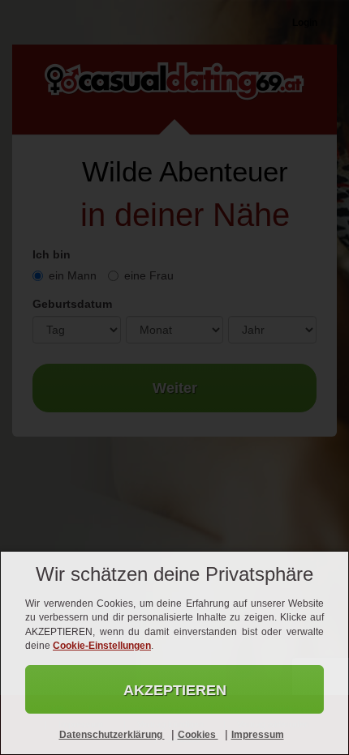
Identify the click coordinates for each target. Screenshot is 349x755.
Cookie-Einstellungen (102, 645)
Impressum (257, 734)
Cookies (198, 734)
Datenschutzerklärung (112, 734)
